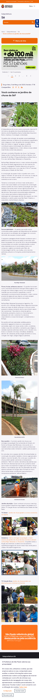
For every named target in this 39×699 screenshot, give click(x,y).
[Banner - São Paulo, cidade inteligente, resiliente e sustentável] (19, 637)
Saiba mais (23, 687)
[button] (30, 75)
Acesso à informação (11, 1)
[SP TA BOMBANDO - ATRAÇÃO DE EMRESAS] (19, 57)
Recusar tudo (7, 695)
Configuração (7, 691)
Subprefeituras (11, 32)
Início (3, 32)
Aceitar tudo (20, 691)
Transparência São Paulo (24, 1)
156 (32, 1)
